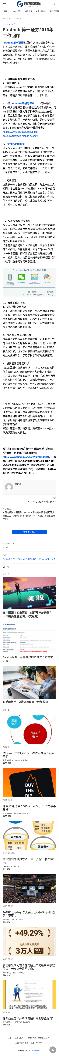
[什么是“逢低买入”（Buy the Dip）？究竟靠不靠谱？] (29, 782)
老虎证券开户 (7, 1012)
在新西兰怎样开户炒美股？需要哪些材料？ (29, 1018)
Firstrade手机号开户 (27, 559)
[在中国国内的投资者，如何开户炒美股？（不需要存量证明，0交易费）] (29, 593)
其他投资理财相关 (9, 853)
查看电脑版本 (36, 1050)
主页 (4, 18)
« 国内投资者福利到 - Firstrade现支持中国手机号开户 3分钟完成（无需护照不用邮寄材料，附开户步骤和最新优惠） (29, 515)
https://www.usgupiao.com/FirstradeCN (26, 457)
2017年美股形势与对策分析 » (42, 501)
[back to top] (52, 1049)
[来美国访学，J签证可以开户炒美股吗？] (29, 682)
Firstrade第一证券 (47, 559)
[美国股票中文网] (29, 4)
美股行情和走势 (8, 906)
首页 (5, 11)
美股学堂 (28, 11)
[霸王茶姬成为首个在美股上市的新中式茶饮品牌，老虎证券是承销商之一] (29, 941)
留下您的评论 (29, 532)
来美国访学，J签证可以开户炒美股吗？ (27, 701)
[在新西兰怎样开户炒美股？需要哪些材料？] (29, 994)
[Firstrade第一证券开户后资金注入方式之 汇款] (29, 638)
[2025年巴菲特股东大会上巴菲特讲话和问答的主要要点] (29, 888)
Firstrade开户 (16, 11)
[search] (54, 4)
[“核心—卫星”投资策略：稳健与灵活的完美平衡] (29, 729)
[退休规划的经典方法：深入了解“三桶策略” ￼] (29, 835)
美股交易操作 (41, 11)
